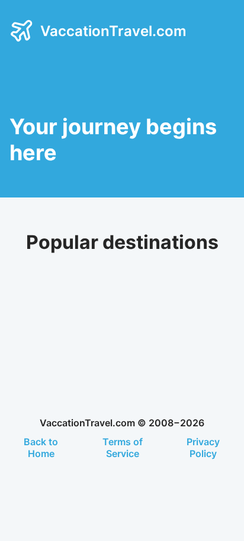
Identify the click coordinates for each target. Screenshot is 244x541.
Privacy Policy (203, 447)
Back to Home (41, 447)
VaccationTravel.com (113, 31)
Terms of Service (122, 447)
